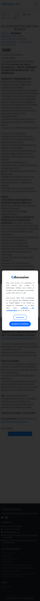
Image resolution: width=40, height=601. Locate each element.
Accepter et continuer (20, 324)
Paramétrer (20, 317)
